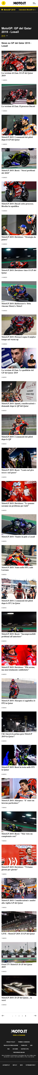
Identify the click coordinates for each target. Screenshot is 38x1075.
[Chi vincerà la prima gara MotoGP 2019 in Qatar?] (19, 721)
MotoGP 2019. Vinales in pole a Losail (18, 536)
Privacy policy (10, 1042)
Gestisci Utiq (25, 1049)
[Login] (4, 3)
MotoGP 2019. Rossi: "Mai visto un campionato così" (17, 835)
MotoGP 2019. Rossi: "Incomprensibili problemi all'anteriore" (19, 635)
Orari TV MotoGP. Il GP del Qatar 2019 (17, 965)
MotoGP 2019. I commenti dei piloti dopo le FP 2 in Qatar (17, 602)
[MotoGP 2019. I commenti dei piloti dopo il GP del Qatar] (19, 125)
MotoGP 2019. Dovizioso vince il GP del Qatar (19, 271)
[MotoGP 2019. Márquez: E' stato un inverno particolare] (19, 788)
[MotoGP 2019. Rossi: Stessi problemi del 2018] (19, 158)
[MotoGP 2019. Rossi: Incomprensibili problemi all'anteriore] (19, 622)
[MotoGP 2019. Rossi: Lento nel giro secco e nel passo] (19, 458)
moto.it (15, 1065)
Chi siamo (15, 1049)
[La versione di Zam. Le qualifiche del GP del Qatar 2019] (19, 358)
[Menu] (34, 3)
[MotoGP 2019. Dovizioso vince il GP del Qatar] (19, 258)
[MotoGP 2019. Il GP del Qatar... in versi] (19, 985)
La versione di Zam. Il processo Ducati (18, 106)
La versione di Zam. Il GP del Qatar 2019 (17, 74)
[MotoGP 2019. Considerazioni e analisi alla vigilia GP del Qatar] (19, 888)
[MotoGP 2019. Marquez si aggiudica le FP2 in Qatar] (19, 688)
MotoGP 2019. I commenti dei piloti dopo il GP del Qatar (17, 138)
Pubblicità (24, 1045)
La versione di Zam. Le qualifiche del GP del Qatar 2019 (18, 371)
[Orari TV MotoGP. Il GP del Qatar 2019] (19, 952)
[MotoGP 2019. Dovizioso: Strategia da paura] (19, 225)
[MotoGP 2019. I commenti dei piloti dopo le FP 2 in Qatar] (19, 588)
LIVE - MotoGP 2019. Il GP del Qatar (18, 933)
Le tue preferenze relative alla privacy (13, 1074)
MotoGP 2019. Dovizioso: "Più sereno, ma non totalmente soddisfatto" (18, 668)
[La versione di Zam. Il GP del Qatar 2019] (19, 61)
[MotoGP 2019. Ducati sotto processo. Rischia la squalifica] (19, 191)
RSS (8, 1049)
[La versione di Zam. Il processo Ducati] (19, 94)
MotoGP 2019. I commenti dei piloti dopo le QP (17, 438)
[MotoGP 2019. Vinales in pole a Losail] (19, 524)
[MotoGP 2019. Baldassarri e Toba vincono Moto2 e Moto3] (19, 291)
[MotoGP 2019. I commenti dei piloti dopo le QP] (19, 424)
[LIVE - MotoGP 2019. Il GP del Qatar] (19, 921)
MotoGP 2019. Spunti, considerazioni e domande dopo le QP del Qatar (18, 404)
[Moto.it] (19, 3)
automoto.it (6, 1065)
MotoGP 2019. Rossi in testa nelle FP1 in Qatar (18, 768)
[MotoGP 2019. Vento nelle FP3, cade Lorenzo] (19, 555)
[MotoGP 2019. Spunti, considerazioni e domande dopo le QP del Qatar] (19, 391)
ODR (31, 1045)
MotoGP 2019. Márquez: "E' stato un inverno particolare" (18, 801)
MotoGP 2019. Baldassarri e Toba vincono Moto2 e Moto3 (16, 305)
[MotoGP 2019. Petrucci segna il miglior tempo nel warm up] (19, 325)
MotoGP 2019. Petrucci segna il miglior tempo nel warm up (19, 338)
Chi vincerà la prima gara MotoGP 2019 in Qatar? (17, 735)
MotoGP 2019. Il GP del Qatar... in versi (17, 999)
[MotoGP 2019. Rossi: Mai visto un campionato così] (19, 821)
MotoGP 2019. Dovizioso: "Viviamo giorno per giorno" (17, 868)
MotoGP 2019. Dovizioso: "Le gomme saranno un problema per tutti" (18, 504)
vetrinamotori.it (30, 1065)
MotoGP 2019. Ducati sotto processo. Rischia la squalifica (18, 205)
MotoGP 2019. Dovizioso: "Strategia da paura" (19, 238)
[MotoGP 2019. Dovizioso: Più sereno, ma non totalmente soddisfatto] (19, 655)
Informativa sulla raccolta (9, 1071)
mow (21, 1065)
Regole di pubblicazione (11, 1045)
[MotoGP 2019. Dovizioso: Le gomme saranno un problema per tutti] (19, 491)
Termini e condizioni (24, 1042)
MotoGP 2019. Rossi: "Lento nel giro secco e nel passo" (18, 471)
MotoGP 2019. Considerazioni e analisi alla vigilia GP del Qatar (18, 901)
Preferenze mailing (19, 1052)
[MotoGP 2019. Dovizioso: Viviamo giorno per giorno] (19, 855)
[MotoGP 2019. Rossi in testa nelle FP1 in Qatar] (19, 755)
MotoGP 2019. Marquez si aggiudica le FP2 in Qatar (18, 702)
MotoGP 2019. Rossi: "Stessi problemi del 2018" (18, 171)
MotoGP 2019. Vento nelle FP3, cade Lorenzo (17, 568)
